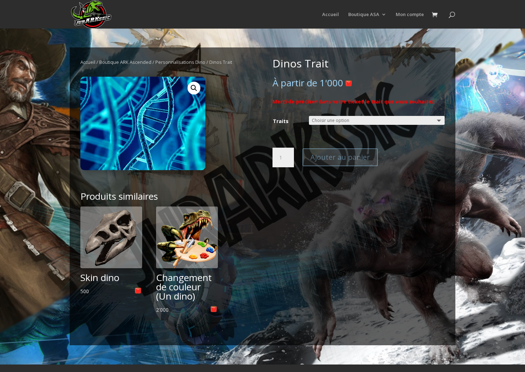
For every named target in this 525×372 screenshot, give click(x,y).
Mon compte (410, 14)
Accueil (330, 14)
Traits (281, 121)
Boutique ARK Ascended (125, 62)
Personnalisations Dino (180, 62)
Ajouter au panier (340, 157)
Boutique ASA (363, 14)
